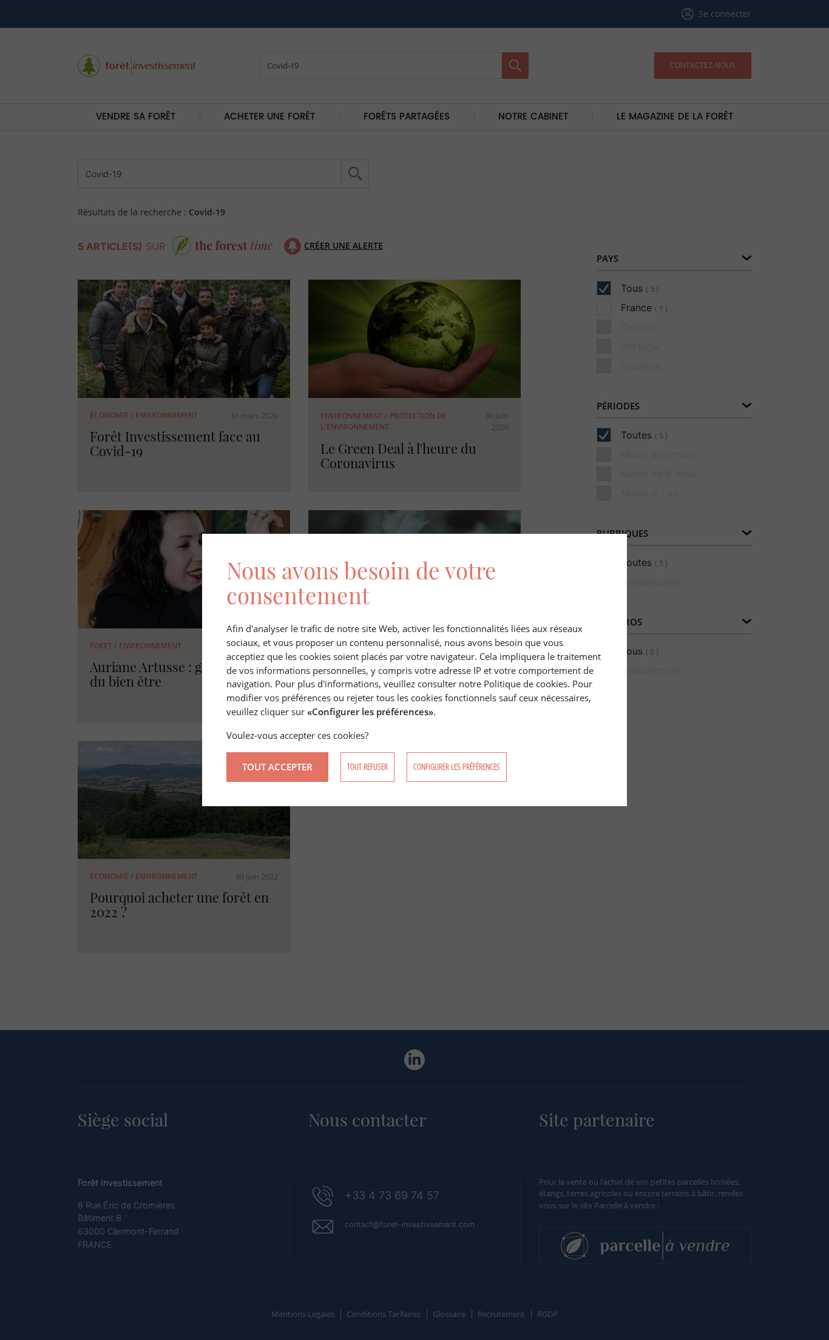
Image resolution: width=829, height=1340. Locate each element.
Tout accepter (277, 767)
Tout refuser (367, 766)
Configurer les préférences (456, 766)
